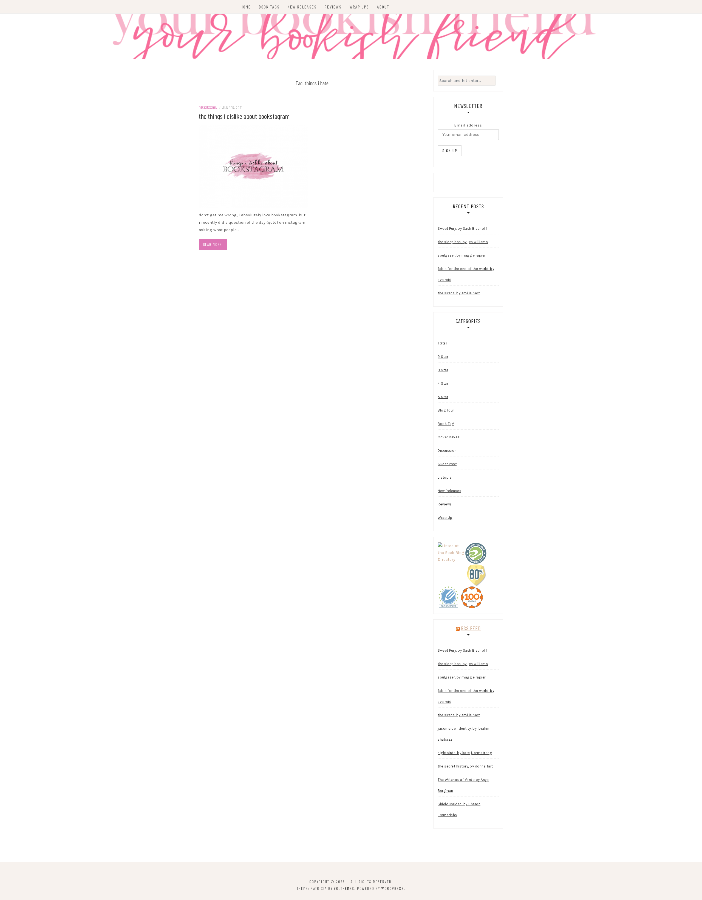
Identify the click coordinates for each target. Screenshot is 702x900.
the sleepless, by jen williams (463, 242)
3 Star (443, 370)
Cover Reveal (449, 437)
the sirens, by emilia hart (459, 293)
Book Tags (269, 6)
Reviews (333, 6)
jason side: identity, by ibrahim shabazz (464, 733)
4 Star (443, 383)
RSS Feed (471, 628)
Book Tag (446, 424)
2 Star (443, 357)
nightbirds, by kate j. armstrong (465, 753)
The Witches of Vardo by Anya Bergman (463, 785)
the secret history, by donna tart (465, 766)
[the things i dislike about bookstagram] (253, 166)
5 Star (443, 397)
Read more (212, 244)
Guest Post (447, 464)
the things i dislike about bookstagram (244, 116)
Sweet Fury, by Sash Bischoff (462, 228)
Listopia (445, 477)
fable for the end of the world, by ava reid (466, 274)
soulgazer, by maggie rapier (462, 255)
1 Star (442, 343)
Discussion (208, 107)
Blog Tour (446, 410)
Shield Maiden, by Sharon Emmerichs (459, 809)
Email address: (468, 125)
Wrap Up (445, 518)
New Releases (302, 6)
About (383, 6)
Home (246, 6)
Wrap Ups (359, 6)
